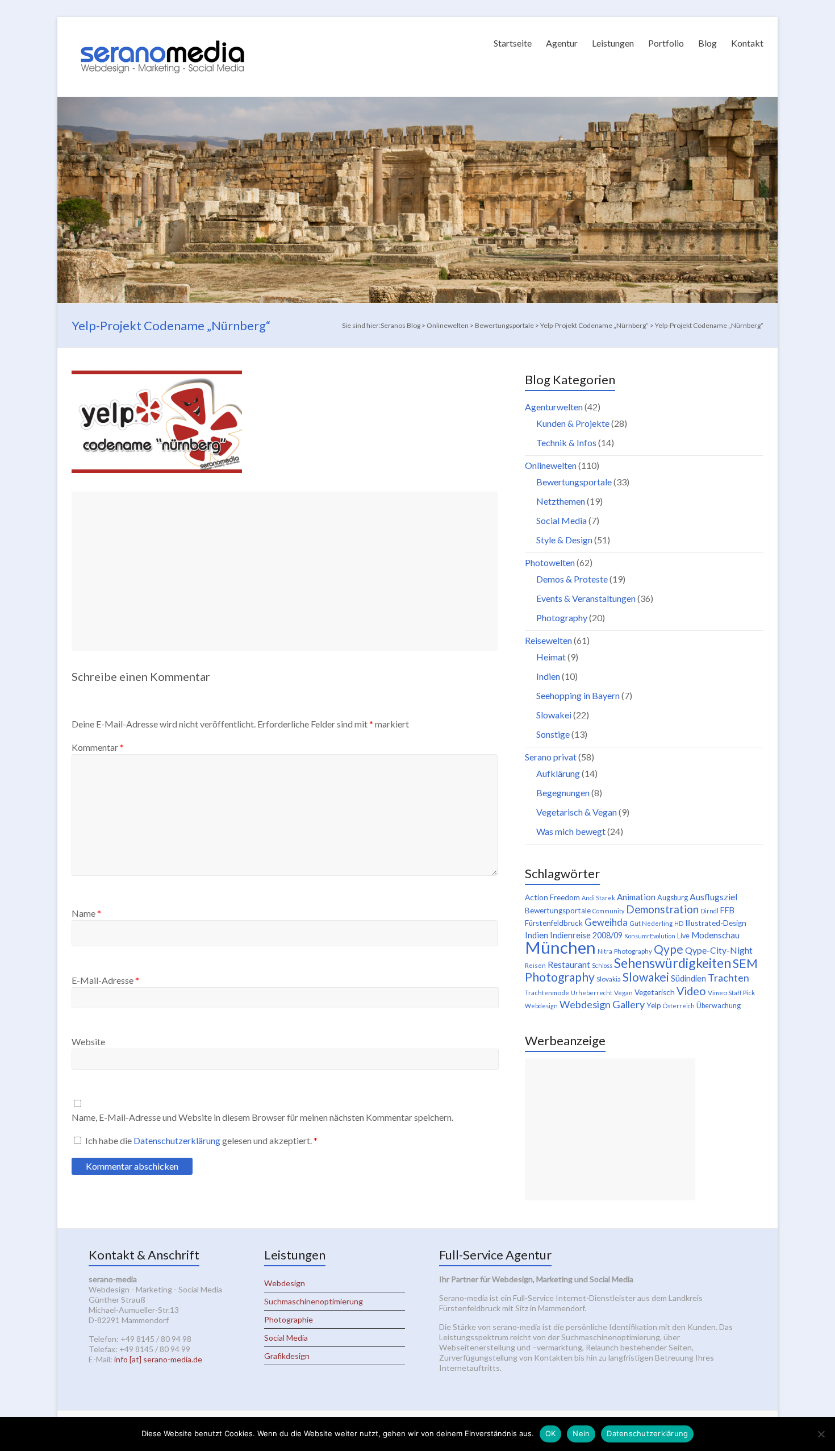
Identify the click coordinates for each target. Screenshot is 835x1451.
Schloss (602, 965)
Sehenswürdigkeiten (672, 963)
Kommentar (98, 747)
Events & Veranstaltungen (586, 598)
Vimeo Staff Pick (731, 992)
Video (691, 990)
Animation (636, 897)
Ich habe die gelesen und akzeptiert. (201, 1140)
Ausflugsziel (713, 896)
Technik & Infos (566, 442)
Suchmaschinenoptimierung (313, 1301)
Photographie (288, 1319)
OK (550, 1433)
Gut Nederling (651, 923)
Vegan (623, 992)
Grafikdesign (287, 1356)
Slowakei (553, 714)
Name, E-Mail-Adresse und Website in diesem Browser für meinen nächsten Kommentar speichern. (262, 1117)
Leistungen (613, 43)
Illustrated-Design (715, 923)
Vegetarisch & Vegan (576, 811)
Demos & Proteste (572, 578)
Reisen (535, 965)
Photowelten (550, 562)
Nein (581, 1433)
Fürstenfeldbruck (554, 923)
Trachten (728, 977)
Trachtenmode (547, 992)
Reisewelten (548, 640)
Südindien (688, 978)
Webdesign (541, 1005)
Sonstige (553, 734)
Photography (561, 617)
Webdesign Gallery (602, 1004)
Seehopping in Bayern (578, 695)
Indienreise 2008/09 (586, 935)
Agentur (562, 43)
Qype (668, 949)
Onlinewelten (551, 465)
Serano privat (551, 756)
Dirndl (709, 910)
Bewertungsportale (574, 481)
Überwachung (718, 1005)
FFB (727, 910)
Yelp (653, 1005)
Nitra (605, 951)
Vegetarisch (654, 992)
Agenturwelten (554, 406)
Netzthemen (560, 501)
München (560, 947)
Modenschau (715, 935)
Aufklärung (558, 773)
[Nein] (820, 1434)
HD (678, 923)
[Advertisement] (285, 571)
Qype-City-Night (719, 950)
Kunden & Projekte (572, 423)
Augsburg (672, 897)
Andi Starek (598, 897)
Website (88, 1041)
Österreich (679, 1005)
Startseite (513, 43)
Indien (548, 676)
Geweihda (606, 922)
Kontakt (747, 43)
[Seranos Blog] (162, 31)
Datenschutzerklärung (177, 1140)
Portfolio (666, 43)
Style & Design (564, 539)
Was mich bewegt (571, 831)
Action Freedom (552, 897)
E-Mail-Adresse (105, 980)
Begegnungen (563, 792)
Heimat (551, 656)
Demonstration (662, 909)
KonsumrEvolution (649, 935)
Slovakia (608, 979)
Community (608, 910)
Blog (707, 43)
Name (86, 913)
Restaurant (569, 964)
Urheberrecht (591, 992)
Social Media (561, 520)
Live (683, 936)
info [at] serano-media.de (158, 1359)
